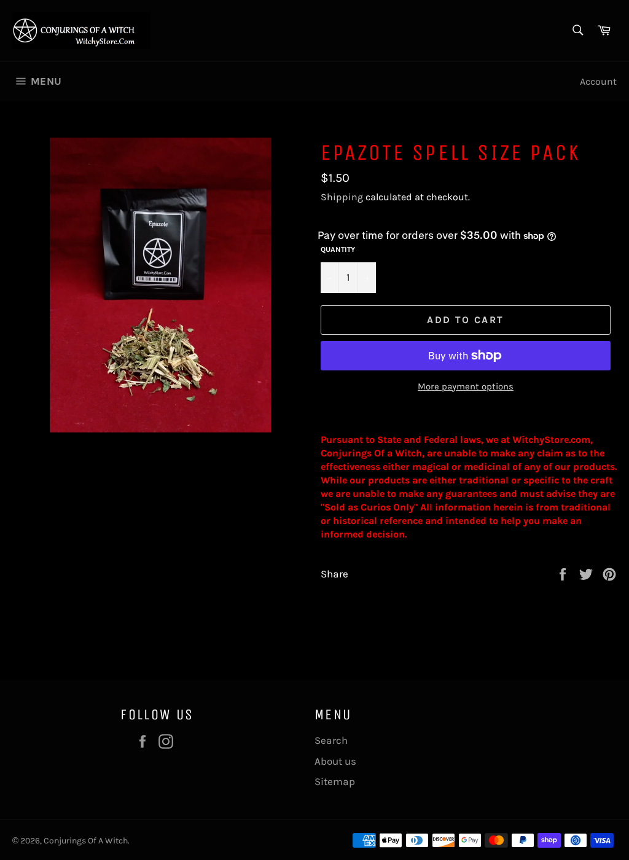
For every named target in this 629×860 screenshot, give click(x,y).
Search (331, 740)
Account (598, 81)
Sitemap (334, 781)
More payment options (466, 386)
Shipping (342, 197)
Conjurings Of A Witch (86, 840)
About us (335, 761)
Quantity (338, 249)
